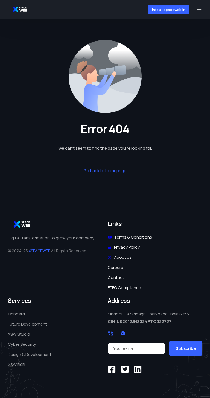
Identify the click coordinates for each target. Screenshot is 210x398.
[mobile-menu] (198, 10)
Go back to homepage (105, 170)
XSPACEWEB (39, 250)
